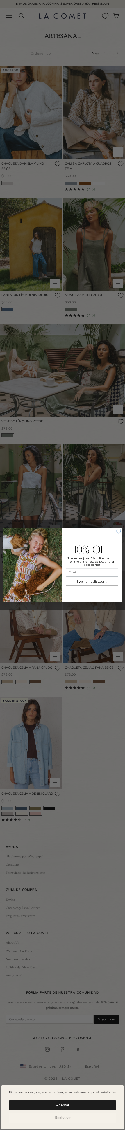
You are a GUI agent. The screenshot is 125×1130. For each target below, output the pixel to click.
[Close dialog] (119, 531)
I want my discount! (92, 581)
